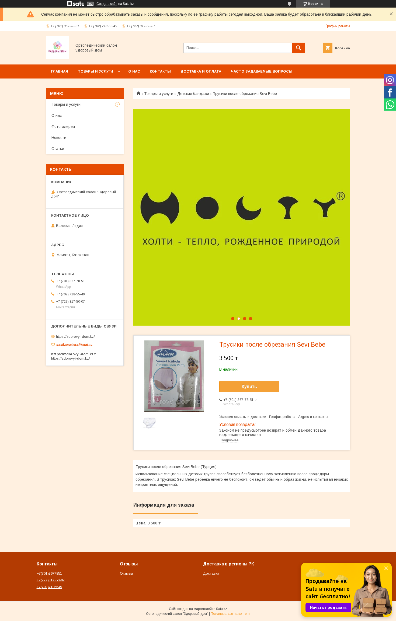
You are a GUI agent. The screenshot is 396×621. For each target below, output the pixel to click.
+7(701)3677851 (49, 573)
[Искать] (298, 48)
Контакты (160, 71)
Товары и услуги (95, 71)
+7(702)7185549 (49, 587)
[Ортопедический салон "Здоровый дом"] (57, 57)
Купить (249, 386)
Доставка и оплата (200, 71)
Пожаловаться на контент (230, 614)
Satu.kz (221, 609)
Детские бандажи (193, 93)
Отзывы (126, 573)
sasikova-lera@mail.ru (74, 344)
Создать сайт (106, 4)
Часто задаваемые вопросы (261, 71)
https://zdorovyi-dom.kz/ (75, 337)
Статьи (57, 148)
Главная (59, 71)
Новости (58, 137)
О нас (134, 71)
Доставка (211, 573)
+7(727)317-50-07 (51, 580)
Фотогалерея (63, 126)
